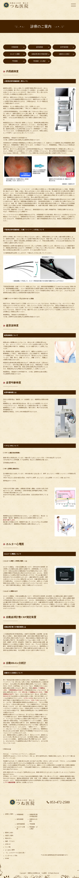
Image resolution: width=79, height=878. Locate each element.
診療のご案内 (9, 814)
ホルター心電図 (15, 54)
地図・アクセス (10, 841)
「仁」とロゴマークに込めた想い (15, 852)
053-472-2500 (60, 802)
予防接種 (15, 61)
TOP (70, 870)
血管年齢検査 (64, 47)
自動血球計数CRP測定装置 (39, 54)
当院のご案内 (9, 835)
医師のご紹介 (9, 832)
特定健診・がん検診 (39, 61)
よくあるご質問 (10, 850)
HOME (7, 858)
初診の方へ (8, 838)
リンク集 (8, 847)
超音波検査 (39, 47)
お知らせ (8, 844)
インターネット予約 (11, 855)
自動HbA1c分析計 (64, 54)
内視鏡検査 (14, 47)
